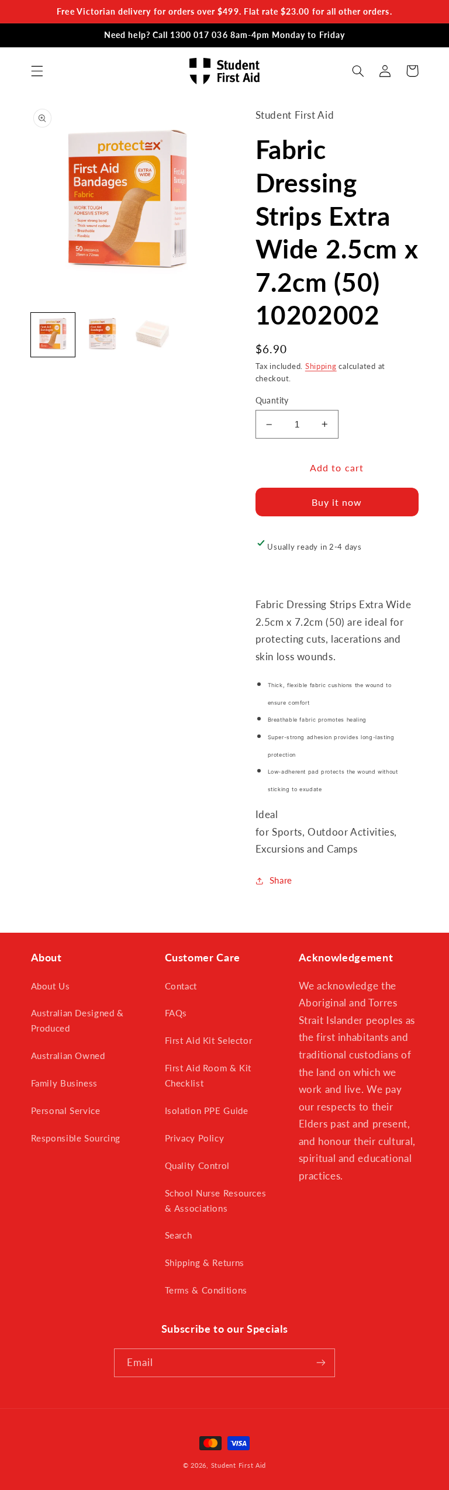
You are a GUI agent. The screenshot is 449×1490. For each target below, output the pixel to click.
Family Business (64, 1083)
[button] (36, 70)
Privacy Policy (194, 1138)
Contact (181, 986)
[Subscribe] (321, 1362)
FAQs (176, 1013)
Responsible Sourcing (76, 1138)
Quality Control (197, 1165)
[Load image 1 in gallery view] (53, 335)
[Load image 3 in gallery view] (153, 335)
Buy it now (337, 502)
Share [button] (281, 880)
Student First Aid (239, 1465)
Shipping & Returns (204, 1262)
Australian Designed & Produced (77, 1020)
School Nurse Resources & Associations (216, 1200)
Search (178, 1235)
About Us (50, 986)
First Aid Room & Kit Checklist (208, 1075)
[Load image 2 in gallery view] (103, 335)
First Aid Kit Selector (209, 1040)
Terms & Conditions (206, 1290)
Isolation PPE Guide (206, 1110)
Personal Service (66, 1110)
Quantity (272, 400)
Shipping (321, 366)
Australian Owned (68, 1055)
